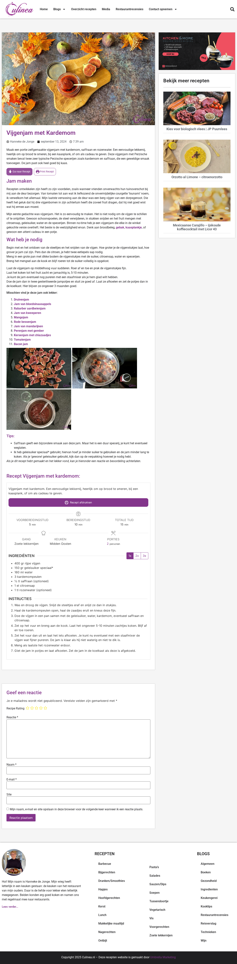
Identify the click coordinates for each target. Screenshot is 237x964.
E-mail (11, 779)
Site (8, 794)
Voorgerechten (159, 927)
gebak (120, 227)
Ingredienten (209, 889)
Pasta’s (154, 867)
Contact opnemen (160, 9)
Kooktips (206, 906)
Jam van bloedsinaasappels (32, 304)
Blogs (57, 9)
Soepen (154, 892)
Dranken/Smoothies (111, 881)
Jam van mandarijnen (28, 326)
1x (129, 556)
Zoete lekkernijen (161, 935)
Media (106, 9)
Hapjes (103, 889)
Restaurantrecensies (129, 9)
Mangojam (21, 317)
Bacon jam (21, 344)
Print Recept (46, 171)
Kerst (101, 906)
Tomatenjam (22, 339)
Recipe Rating (15, 708)
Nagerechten (107, 932)
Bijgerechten (106, 872)
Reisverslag (208, 923)
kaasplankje (134, 227)
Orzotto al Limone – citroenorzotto (196, 177)
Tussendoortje (158, 901)
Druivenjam (21, 299)
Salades (154, 875)
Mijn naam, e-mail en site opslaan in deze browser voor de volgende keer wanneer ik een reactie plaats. (76, 809)
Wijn (203, 940)
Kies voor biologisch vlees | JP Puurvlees (196, 129)
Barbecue (104, 864)
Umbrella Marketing (163, 957)
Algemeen (207, 864)
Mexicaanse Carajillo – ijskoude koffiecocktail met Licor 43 (197, 227)
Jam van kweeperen (27, 313)
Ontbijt (102, 940)
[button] (232, 9)
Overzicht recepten (83, 9)
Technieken (208, 932)
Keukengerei (209, 898)
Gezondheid (209, 881)
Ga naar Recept (21, 171)
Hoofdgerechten (109, 898)
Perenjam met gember (29, 330)
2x (137, 556)
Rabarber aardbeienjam (30, 308)
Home (44, 9)
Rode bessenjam (25, 322)
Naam (11, 764)
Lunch (102, 915)
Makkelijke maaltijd (111, 923)
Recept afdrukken (80, 502)
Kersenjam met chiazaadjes (32, 335)
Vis (151, 918)
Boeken (206, 872)
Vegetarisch (157, 910)
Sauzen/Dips (157, 884)
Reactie (12, 717)
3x (144, 556)
